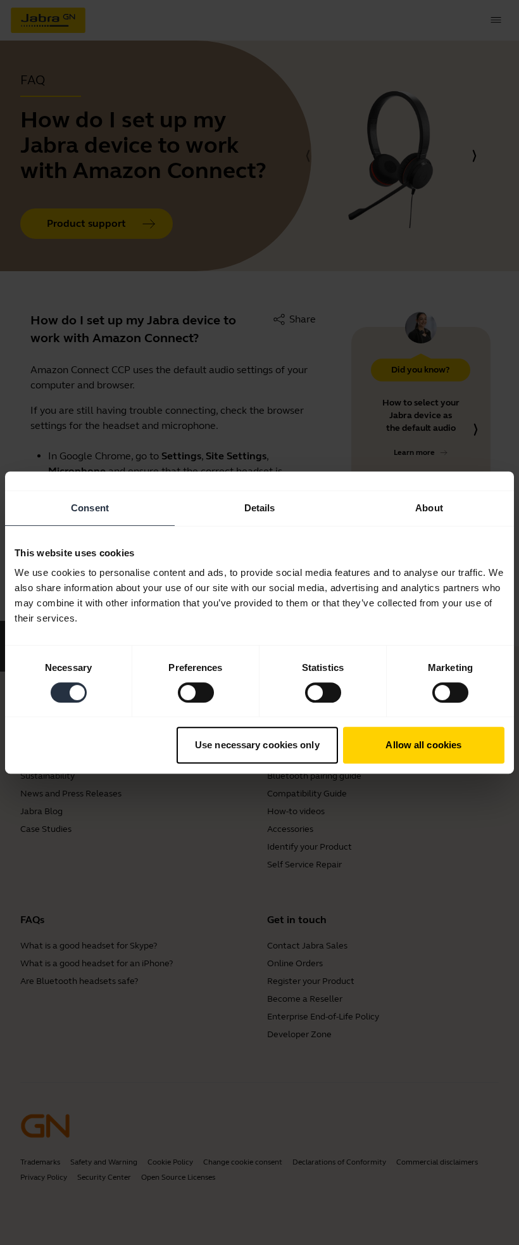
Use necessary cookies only (257, 744)
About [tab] (429, 507)
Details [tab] (259, 507)
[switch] (196, 692)
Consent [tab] (90, 507)
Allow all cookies (423, 744)
